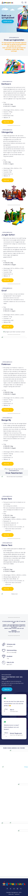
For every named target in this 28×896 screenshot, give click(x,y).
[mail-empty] (14, 888)
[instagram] (17, 888)
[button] (25, 2)
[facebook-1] (7, 888)
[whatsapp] (10, 888)
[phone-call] (20, 888)
